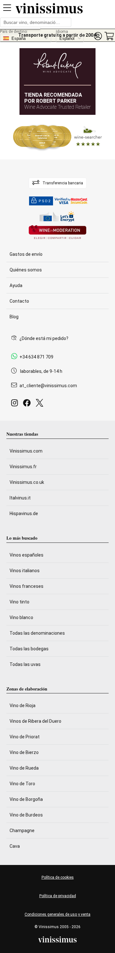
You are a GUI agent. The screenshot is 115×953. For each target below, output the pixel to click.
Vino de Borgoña (26, 799)
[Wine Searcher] (57, 137)
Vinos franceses (26, 586)
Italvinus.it (20, 497)
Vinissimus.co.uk (27, 482)
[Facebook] (28, 404)
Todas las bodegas (29, 648)
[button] (97, 36)
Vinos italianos (25, 570)
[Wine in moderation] (57, 232)
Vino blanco (21, 617)
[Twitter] (41, 404)
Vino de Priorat (25, 736)
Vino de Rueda (24, 768)
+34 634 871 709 (36, 356)
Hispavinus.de (24, 513)
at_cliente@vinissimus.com (48, 385)
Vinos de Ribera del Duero (35, 721)
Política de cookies (58, 877)
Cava (15, 846)
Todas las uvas (25, 664)
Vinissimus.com (26, 451)
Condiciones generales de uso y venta (57, 914)
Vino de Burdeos (26, 814)
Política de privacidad (57, 896)
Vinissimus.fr (23, 466)
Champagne (22, 830)
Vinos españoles (26, 555)
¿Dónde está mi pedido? (43, 338)
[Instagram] (15, 404)
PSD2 (45, 201)
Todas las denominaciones (37, 633)
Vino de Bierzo (24, 752)
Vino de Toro (22, 783)
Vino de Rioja (22, 705)
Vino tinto (19, 601)
